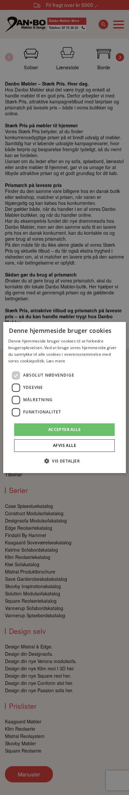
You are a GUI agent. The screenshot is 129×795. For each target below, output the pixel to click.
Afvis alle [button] (64, 445)
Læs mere (55, 361)
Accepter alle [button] (64, 429)
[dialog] (64, 397)
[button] (64, 461)
